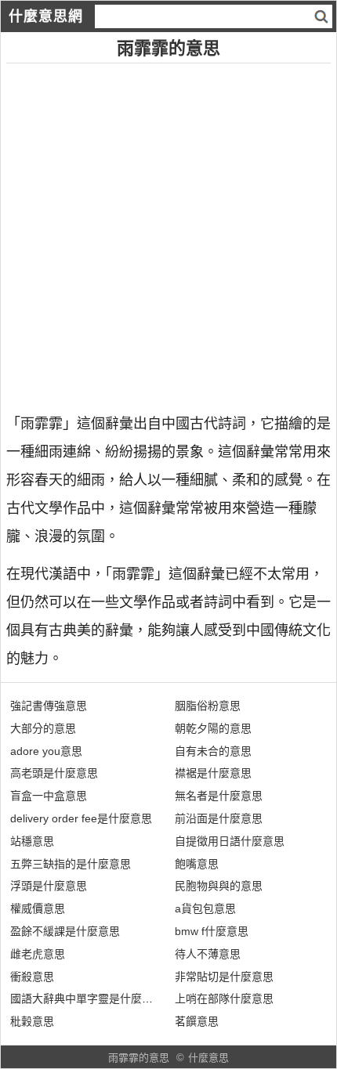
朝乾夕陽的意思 (213, 728)
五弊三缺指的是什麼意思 (70, 864)
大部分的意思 (43, 728)
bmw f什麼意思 (211, 931)
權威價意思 (37, 908)
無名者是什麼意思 (219, 795)
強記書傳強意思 (48, 705)
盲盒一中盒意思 (48, 795)
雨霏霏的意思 (138, 1058)
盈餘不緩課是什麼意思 (65, 931)
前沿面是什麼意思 (219, 818)
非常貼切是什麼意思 (224, 976)
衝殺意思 (32, 976)
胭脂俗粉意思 (208, 705)
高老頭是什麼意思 (54, 773)
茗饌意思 (197, 1021)
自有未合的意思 (213, 751)
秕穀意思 (32, 1021)
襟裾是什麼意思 (213, 773)
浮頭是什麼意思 (48, 885)
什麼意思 (208, 1058)
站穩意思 (32, 841)
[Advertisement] (168, 231)
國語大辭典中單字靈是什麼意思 (87, 998)
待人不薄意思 (208, 954)
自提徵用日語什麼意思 (229, 841)
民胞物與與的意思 (219, 885)
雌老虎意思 (37, 954)
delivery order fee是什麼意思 (81, 818)
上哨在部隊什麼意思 (224, 998)
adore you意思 (46, 751)
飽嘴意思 (197, 864)
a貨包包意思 (205, 908)
